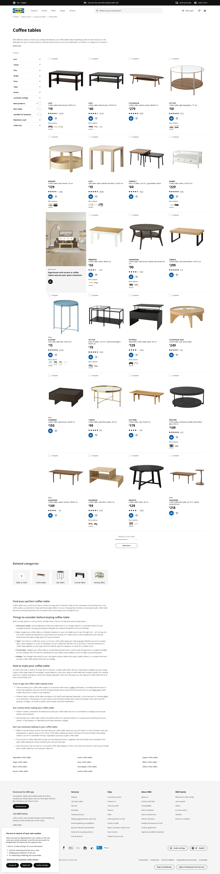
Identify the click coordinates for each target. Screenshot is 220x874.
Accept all (12, 865)
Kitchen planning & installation (82, 823)
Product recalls (113, 823)
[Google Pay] (78, 848)
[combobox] (127, 10)
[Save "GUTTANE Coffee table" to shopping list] (136, 435)
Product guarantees (148, 827)
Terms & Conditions (168, 860)
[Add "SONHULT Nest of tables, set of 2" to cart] (131, 196)
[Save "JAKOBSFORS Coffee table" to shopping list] (136, 277)
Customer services (114, 797)
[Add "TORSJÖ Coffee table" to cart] (90, 435)
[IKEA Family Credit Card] (99, 848)
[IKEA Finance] (92, 848)
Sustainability (146, 806)
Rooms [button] (44, 11)
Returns (110, 810)
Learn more (17, 825)
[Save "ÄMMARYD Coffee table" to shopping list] (96, 275)
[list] (110, 577)
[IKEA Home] (18, 10)
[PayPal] (64, 848)
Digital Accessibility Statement (152, 832)
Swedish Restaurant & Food (151, 823)
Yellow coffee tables (149, 767)
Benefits (178, 814)
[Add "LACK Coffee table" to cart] (50, 118)
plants (105, 696)
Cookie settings (42, 865)
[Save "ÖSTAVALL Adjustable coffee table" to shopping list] (136, 355)
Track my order (113, 806)
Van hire (74, 806)
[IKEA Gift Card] (85, 848)
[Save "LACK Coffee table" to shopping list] (56, 118)
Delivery (74, 797)
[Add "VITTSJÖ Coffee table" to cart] (171, 118)
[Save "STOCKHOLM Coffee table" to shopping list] (136, 118)
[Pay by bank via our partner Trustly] (106, 848)
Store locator (112, 832)
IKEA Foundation (147, 810)
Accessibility (203, 860)
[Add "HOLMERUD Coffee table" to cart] (90, 515)
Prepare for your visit (115, 836)
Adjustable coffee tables (22, 757)
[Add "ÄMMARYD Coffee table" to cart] (90, 275)
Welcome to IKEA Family (184, 797)
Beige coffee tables (20, 762)
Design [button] (62, 11)
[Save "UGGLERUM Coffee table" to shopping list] (56, 515)
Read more (17, 46)
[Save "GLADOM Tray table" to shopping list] (56, 355)
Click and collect (77, 801)
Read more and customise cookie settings (22, 859)
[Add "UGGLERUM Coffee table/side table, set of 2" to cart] (171, 513)
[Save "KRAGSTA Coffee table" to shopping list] (136, 515)
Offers (177, 806)
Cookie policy (154, 860)
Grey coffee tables (84, 762)
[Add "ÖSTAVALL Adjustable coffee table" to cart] (131, 355)
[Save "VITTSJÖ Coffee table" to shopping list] (177, 118)
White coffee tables (149, 762)
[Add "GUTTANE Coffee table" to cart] (131, 435)
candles (72, 687)
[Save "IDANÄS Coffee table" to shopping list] (177, 196)
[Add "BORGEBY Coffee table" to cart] (50, 196)
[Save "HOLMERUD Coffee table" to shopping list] (96, 515)
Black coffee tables (20, 767)
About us (144, 797)
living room (97, 690)
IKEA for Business (148, 819)
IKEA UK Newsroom (148, 814)
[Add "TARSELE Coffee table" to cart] (171, 275)
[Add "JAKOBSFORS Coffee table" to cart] (131, 277)
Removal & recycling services (82, 832)
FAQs (109, 814)
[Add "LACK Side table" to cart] (90, 196)
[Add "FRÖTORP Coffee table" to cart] (171, 437)
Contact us (111, 801)
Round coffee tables (85, 771)
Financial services (77, 814)
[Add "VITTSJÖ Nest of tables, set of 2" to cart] (90, 357)
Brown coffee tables (20, 771)
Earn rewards (180, 801)
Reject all (26, 865)
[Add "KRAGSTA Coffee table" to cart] (131, 515)
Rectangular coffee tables (87, 767)
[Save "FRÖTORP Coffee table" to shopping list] (177, 437)
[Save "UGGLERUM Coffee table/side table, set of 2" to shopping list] (177, 513)
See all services (76, 836)
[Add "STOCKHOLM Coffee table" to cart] (131, 118)
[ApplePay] (71, 848)
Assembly (74, 810)
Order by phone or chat (116, 819)
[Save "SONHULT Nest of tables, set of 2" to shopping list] (136, 196)
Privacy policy (143, 860)
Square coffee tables (150, 757)
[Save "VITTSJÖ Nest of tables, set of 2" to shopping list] (96, 357)
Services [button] (72, 11)
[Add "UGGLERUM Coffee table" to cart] (50, 515)
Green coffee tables (85, 757)
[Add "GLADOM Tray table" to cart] (50, 355)
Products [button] (34, 11)
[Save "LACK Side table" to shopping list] (96, 196)
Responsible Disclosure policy (187, 860)
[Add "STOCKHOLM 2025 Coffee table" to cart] (171, 355)
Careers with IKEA (148, 801)
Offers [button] (53, 11)
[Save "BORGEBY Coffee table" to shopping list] (56, 196)
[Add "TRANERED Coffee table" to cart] (50, 431)
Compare (54, 59)
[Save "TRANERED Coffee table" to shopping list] (56, 431)
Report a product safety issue (118, 827)
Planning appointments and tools (83, 819)
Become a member (182, 819)
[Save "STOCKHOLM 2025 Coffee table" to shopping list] (177, 355)
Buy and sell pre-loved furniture (82, 827)
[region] (30, 850)
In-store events (181, 810)
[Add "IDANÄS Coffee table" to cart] (171, 196)
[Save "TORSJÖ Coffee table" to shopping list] (96, 435)
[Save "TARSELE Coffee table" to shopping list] (177, 275)
